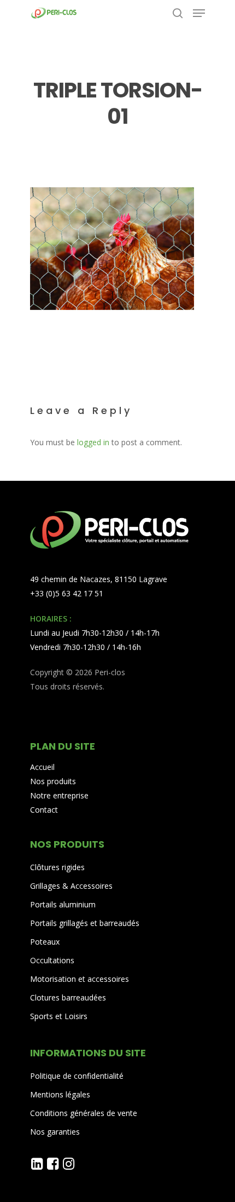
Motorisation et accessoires (79, 979)
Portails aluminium (64, 904)
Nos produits (53, 781)
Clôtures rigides (57, 867)
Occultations (52, 960)
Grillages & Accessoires (71, 886)
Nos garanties (55, 1131)
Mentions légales (60, 1094)
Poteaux (45, 941)
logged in (93, 442)
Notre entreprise (59, 795)
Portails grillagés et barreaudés (84, 923)
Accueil (42, 767)
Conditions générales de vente (83, 1113)
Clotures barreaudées (68, 997)
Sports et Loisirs (58, 1016)
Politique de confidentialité (77, 1076)
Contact (44, 809)
